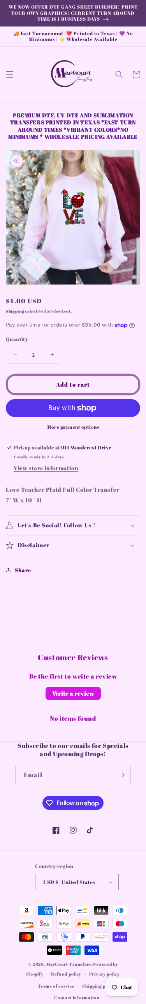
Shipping (15, 311)
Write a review (73, 693)
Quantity (17, 339)
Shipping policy (99, 986)
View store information (46, 468)
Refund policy (66, 974)
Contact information (76, 997)
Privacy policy (104, 974)
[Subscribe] (121, 775)
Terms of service (56, 986)
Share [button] (23, 570)
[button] (9, 74)
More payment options (73, 427)
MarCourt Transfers (69, 964)
